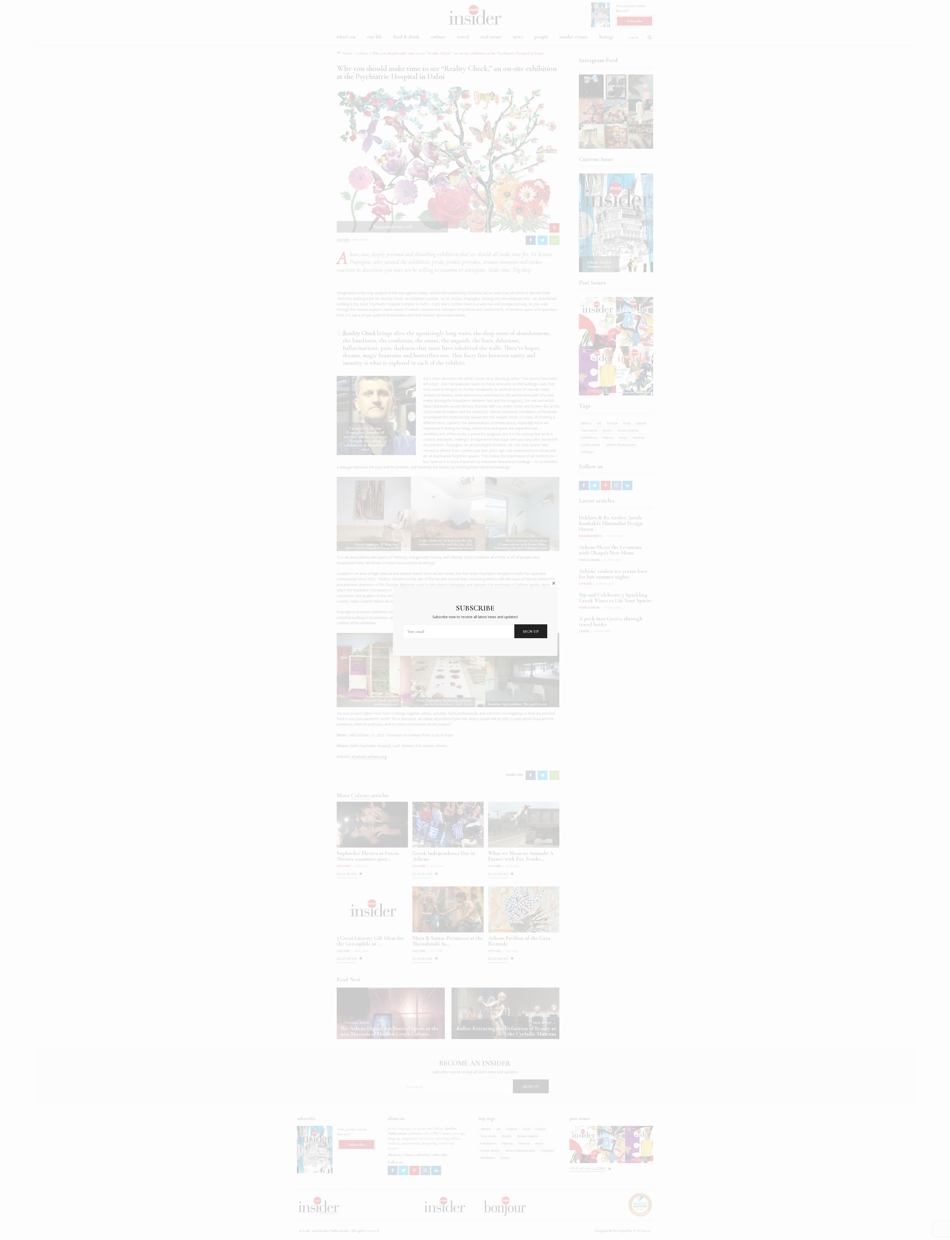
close (553, 583)
